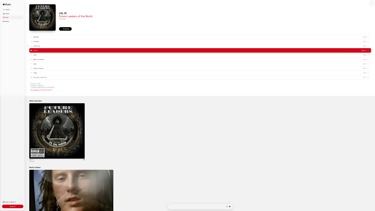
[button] (12, 9)
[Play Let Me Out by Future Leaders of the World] (31, 46)
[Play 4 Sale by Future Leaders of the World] (31, 73)
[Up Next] (227, 206)
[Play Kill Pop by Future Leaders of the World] (31, 50)
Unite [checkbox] (35, 55)
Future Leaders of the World (75, 16)
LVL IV (31, 104)
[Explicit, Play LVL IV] (31, 156)
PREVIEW (364, 37)
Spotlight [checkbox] (36, 37)
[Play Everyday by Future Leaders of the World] (31, 41)
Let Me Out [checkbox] (36, 46)
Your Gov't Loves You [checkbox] (39, 77)
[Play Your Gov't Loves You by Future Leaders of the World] (31, 77)
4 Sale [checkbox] (35, 73)
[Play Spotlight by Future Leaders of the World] (31, 37)
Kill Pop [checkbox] (35, 50)
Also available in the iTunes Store (40, 90)
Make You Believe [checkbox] (38, 59)
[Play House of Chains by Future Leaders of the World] (31, 68)
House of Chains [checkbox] (38, 68)
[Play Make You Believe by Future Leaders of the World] (31, 59)
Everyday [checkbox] (36, 41)
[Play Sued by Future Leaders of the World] (31, 64)
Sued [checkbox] (34, 64)
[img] (7, 4)
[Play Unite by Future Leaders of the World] (31, 55)
